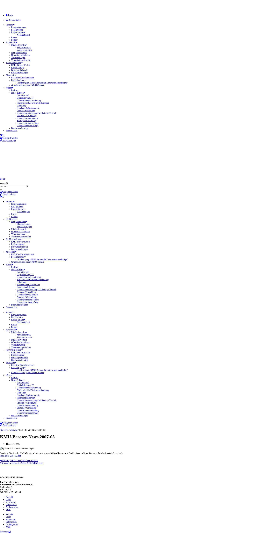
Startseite (4, 430)
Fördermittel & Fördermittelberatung (33, 103)
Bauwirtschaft (23, 95)
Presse (14, 37)
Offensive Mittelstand (20, 55)
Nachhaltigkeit (23, 35)
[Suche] (1, 189)
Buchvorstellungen (19, 72)
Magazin (13, 430)
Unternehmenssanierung (27, 118)
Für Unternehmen (13, 62)
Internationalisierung (26, 110)
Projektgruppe (17, 32)
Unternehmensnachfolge (27, 125)
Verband (9, 25)
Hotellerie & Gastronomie (28, 108)
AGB (8, 509)
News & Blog (17, 93)
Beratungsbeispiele (19, 70)
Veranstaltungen (18, 57)
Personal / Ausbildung (26, 115)
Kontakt (9, 497)
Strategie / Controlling (26, 120)
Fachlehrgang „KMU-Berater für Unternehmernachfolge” (42, 83)
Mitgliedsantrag (24, 47)
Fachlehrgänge (17, 80)
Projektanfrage (17, 67)
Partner (14, 40)
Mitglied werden (18, 45)
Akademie (10, 75)
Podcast (14, 90)
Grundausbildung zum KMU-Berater (27, 85)
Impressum (10, 502)
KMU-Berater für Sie (20, 65)
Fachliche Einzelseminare (22, 77)
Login (2, 179)
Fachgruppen (17, 30)
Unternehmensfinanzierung (29, 100)
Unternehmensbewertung (28, 123)
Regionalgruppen (18, 27)
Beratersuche (11, 130)
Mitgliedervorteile (19, 52)
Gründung (21, 105)
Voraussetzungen (24, 50)
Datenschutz (11, 504)
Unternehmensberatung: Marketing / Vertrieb (36, 113)
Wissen (9, 88)
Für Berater (11, 42)
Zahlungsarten (12, 507)
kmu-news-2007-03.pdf (10, 456)
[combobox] (13, 186)
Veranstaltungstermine (21, 60)
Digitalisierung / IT (25, 98)
